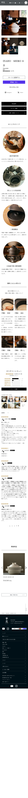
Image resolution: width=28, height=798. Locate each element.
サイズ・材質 (18, 108)
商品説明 (18, 104)
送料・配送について (17, 113)
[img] (4, 417)
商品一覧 (4, 642)
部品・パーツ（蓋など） (6, 648)
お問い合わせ (5, 666)
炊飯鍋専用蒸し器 (5, 657)
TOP (3, 613)
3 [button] (14, 526)
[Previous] (2, 568)
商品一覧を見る (14, 595)
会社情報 (4, 672)
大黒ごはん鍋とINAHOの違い (9, 639)
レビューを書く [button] (14, 389)
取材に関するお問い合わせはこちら (8, 675)
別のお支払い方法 (14, 87)
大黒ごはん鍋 (4, 644)
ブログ (3, 660)
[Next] (26, 568)
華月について (5, 636)
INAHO (3, 646)
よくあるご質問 (5, 669)
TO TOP (26, 609)
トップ (3, 633)
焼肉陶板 (3, 653)
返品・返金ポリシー (5, 681)
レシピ (3, 663)
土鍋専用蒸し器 (5, 655)
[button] (6, 71)
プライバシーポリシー (6, 679)
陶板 (3, 651)
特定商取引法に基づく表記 (7, 677)
